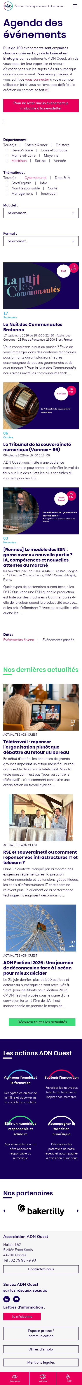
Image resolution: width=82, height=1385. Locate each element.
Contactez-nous (41, 1269)
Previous (4, 1210)
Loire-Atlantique (54, 150)
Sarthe (40, 161)
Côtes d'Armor (35, 145)
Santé (52, 188)
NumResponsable (26, 188)
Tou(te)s (9, 145)
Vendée (60, 161)
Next (78, 1210)
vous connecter (37, 79)
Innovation (49, 193)
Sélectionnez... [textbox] (18, 213)
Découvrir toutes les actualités (42, 1022)
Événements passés (58, 640)
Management (22, 193)
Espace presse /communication (41, 1333)
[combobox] (41, 213)
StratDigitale (22, 183)
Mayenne (51, 155)
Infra (43, 183)
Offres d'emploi (41, 1349)
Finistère (63, 145)
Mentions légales (41, 1362)
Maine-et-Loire (24, 155)
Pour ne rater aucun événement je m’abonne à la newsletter (41, 105)
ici (47, 90)
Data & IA (62, 178)
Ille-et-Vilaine (22, 150)
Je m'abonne (22, 1316)
